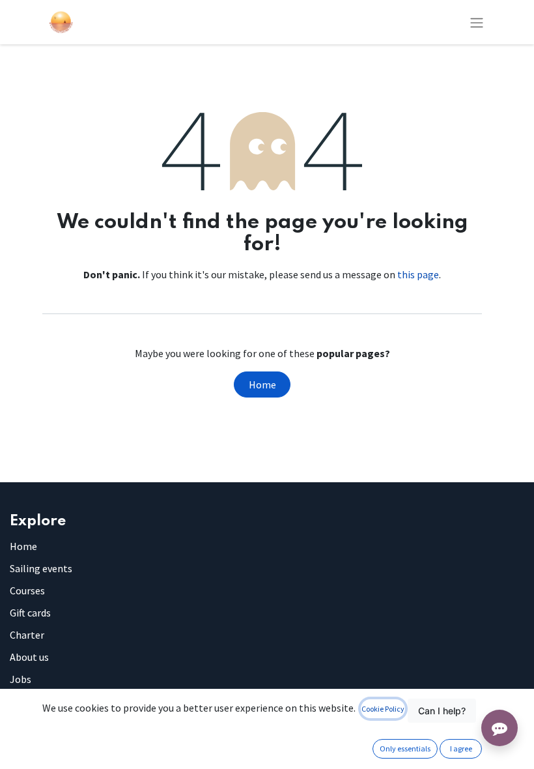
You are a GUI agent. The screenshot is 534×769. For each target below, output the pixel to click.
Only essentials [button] (405, 748)
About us (29, 656)
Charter (27, 634)
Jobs (20, 679)
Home (262, 384)
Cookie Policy (382, 709)
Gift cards (30, 612)
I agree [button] (461, 748)
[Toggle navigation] (477, 22)
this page (418, 274)
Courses (27, 590)
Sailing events (41, 568)
